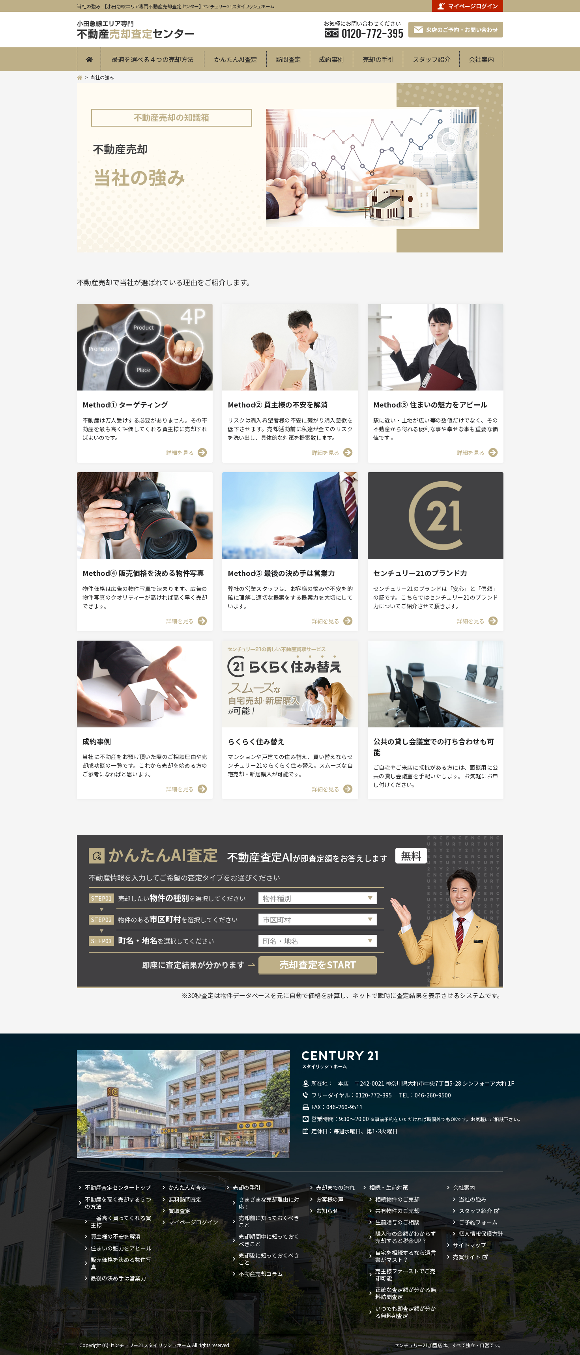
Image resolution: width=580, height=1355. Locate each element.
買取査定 (179, 1210)
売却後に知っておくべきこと (269, 1259)
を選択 (182, 898)
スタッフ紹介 (432, 59)
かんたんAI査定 (235, 59)
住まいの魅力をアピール (121, 1248)
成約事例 (331, 59)
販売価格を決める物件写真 (121, 1263)
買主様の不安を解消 (115, 1236)
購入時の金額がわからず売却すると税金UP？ (405, 1237)
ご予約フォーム (478, 1222)
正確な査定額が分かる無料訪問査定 (405, 1293)
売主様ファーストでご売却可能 (405, 1274)
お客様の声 (330, 1199)
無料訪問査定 (185, 1199)
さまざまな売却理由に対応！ (269, 1203)
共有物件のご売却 (397, 1210)
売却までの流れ (335, 1187)
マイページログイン (473, 6)
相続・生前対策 (388, 1187)
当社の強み (472, 1199)
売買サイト (467, 1256)
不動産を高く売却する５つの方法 (118, 1203)
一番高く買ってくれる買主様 (121, 1221)
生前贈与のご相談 (397, 1222)
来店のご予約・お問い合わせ (462, 30)
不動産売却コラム (261, 1273)
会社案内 (481, 59)
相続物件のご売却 (397, 1199)
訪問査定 (288, 59)
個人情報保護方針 (481, 1233)
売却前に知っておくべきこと (269, 1221)
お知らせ (327, 1210)
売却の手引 (378, 59)
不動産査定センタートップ (118, 1187)
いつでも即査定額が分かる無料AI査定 (405, 1312)
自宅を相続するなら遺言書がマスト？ (405, 1256)
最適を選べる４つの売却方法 (153, 59)
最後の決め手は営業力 (118, 1278)
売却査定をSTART (317, 964)
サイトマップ (469, 1244)
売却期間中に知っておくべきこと (269, 1240)
